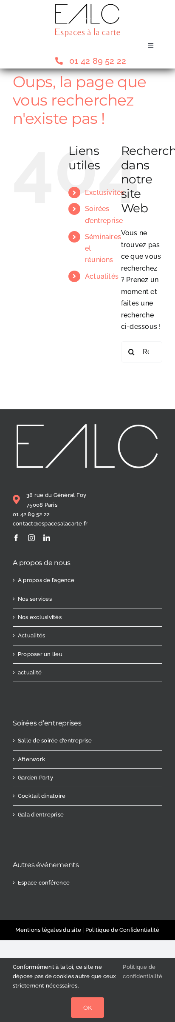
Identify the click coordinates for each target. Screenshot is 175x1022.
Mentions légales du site (48, 930)
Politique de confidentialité (142, 971)
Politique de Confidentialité (122, 930)
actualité (30, 672)
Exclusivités (104, 192)
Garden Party (35, 777)
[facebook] (16, 537)
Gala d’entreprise (41, 814)
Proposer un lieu (40, 654)
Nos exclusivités (40, 617)
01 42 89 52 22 (31, 514)
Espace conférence (44, 882)
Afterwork (31, 759)
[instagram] (31, 537)
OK (87, 1007)
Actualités (102, 276)
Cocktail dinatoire (41, 796)
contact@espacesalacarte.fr (50, 523)
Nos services (35, 599)
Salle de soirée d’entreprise (55, 740)
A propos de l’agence (46, 580)
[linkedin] (46, 537)
